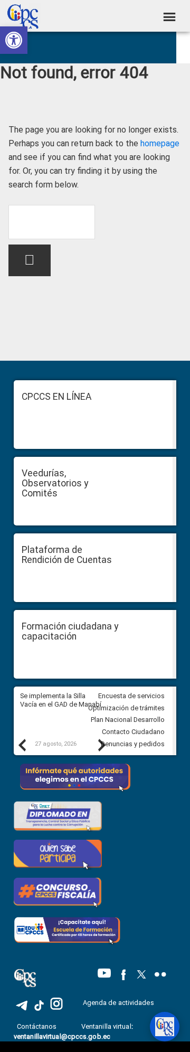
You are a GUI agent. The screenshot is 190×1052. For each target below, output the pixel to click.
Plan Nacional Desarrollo (128, 720)
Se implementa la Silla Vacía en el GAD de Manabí (61, 700)
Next (101, 745)
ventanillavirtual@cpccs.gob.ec (62, 1036)
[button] (13, 40)
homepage (159, 143)
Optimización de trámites (126, 708)
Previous (22, 745)
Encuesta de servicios (131, 696)
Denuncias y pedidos (133, 744)
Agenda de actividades (118, 1003)
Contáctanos (37, 1026)
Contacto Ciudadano (133, 732)
